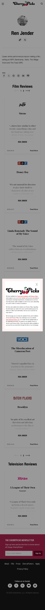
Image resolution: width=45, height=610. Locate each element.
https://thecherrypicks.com (13, 319)
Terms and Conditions (22, 296)
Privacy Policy (34, 296)
